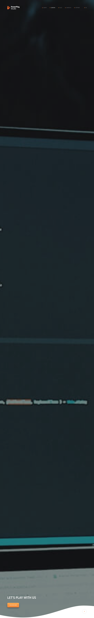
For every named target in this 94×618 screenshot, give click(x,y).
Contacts (68, 7)
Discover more (13, 605)
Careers (53, 7)
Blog (60, 7)
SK (86, 7)
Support (77, 7)
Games (45, 7)
